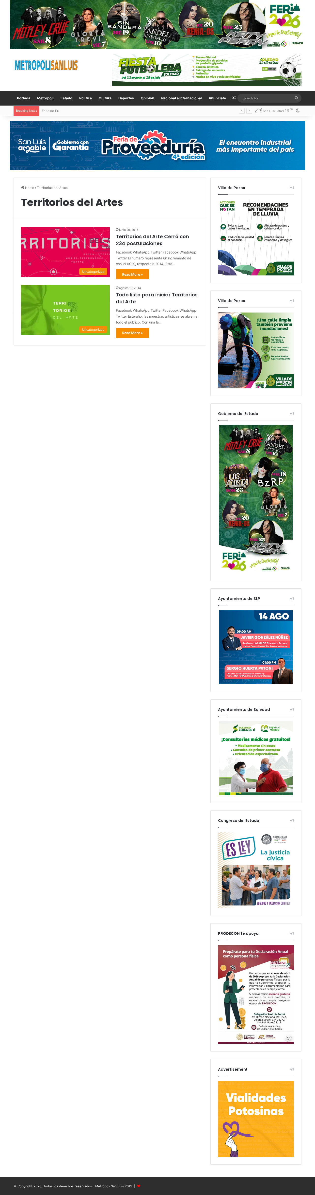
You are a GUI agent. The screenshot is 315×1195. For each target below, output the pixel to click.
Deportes (126, 98)
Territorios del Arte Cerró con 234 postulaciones (152, 240)
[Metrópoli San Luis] (46, 65)
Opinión (147, 98)
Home (29, 188)
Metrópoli (45, 98)
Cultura (105, 98)
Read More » (132, 274)
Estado (66, 98)
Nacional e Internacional (181, 98)
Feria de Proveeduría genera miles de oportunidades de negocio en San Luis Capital (106, 111)
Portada (23, 98)
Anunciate (217, 98)
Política (85, 98)
